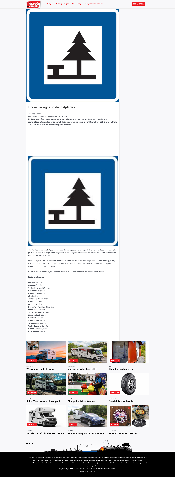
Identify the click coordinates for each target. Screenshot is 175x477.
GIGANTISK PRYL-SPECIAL (123, 433)
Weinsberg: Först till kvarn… (40, 369)
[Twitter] (30, 443)
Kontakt (100, 4)
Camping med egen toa (121, 369)
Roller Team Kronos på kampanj (43, 401)
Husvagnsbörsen (90, 4)
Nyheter (32, 360)
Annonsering (76, 4)
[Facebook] (27, 443)
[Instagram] (32, 443)
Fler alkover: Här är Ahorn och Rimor (45, 433)
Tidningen (49, 4)
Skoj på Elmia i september (81, 401)
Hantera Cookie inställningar (87, 471)
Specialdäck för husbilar (121, 401)
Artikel (73, 425)
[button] (53, 4)
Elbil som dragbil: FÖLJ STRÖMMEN (86, 433)
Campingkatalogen (62, 4)
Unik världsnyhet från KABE (82, 369)
